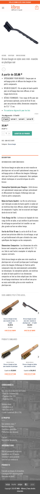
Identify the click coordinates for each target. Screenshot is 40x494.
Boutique (11, 55)
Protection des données (10, 432)
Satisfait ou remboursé (10, 459)
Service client (6, 404)
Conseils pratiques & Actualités (13, 471)
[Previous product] (3, 69)
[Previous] (1, 317)
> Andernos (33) (7, 399)
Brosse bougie (20, 55)
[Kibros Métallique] (20, 8)
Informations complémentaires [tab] (13, 162)
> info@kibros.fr (7, 407)
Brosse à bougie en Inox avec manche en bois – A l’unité (10, 321)
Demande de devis (8, 476)
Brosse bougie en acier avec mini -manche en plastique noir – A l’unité (30, 321)
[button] (3, 8)
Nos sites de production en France (14, 390)
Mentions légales (8, 426)
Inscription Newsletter (9, 440)
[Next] (38, 317)
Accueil (4, 55)
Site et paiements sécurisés (12, 451)
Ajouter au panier (22, 133)
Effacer (36, 114)
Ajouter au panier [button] (10, 330)
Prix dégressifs (7, 115)
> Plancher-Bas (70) (9, 396)
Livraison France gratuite (10, 456)
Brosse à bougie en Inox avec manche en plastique (10, 365)
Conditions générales (9, 429)
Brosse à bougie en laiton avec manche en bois (30, 365)
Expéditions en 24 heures (10, 454)
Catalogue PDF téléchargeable (12, 473)
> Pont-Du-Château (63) (10, 393)
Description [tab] (6, 157)
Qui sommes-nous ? (9, 423)
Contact (4, 437)
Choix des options (10, 374)
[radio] (5, 119)
